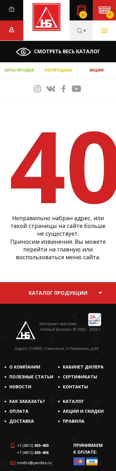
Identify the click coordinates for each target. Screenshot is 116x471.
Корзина (110, 14)
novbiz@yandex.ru (34, 462)
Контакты (75, 387)
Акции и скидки (83, 411)
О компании (24, 367)
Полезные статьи (31, 377)
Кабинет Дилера (83, 367)
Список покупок (83, 15)
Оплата (18, 411)
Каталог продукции (58, 293)
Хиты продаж (19, 70)
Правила (73, 421)
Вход (11, 9)
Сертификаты (80, 377)
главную (69, 249)
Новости (20, 387)
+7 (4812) (33, 445)
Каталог (73, 401)
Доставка (21, 421)
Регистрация (11, 29)
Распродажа (58, 70)
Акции (96, 70)
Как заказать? (27, 401)
